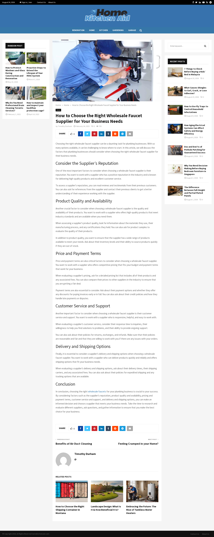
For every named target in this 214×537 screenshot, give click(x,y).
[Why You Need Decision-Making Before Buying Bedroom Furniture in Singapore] (175, 169)
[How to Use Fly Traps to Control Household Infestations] (175, 110)
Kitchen (103, 30)
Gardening (118, 30)
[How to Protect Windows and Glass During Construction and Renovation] (15, 58)
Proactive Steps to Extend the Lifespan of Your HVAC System (36, 71)
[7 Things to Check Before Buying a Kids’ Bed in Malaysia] (175, 72)
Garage (132, 30)
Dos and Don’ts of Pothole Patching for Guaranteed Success (194, 149)
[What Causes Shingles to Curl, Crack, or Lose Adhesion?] (175, 91)
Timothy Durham (65, 126)
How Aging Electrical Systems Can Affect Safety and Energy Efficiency (194, 129)
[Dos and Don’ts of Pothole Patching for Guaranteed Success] (175, 150)
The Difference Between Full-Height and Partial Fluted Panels (194, 191)
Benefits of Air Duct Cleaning (74, 443)
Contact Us (41, 2)
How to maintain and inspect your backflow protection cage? (35, 106)
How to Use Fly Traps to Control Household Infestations (196, 109)
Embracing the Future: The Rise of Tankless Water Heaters (141, 510)
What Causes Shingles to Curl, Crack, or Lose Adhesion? (195, 90)
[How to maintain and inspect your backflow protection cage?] (36, 93)
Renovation (78, 30)
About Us (51, 2)
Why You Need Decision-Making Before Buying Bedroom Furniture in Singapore (196, 170)
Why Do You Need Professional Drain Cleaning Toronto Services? (14, 106)
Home (92, 30)
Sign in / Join (27, 2)
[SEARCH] (205, 46)
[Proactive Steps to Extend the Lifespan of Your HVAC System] (36, 58)
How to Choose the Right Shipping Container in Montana (70, 510)
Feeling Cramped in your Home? (138, 443)
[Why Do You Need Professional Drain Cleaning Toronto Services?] (15, 93)
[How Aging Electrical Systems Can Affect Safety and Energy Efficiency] (175, 129)
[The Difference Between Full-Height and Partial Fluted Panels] (175, 191)
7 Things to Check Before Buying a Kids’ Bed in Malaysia (194, 71)
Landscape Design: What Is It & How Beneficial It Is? (106, 508)
